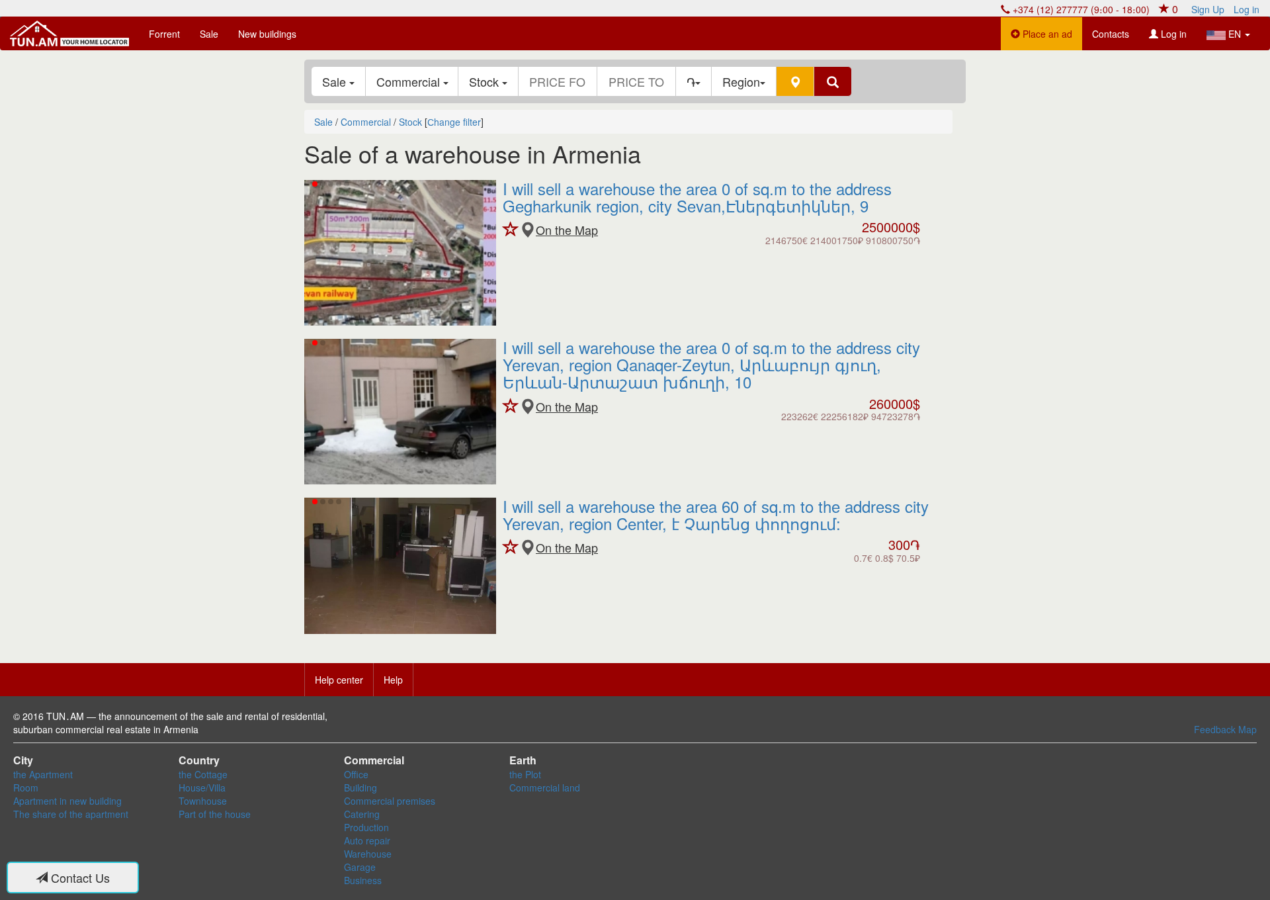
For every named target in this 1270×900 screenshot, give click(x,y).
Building (360, 787)
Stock (485, 81)
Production (366, 827)
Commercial (409, 81)
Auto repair (367, 840)
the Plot (525, 774)
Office (356, 774)
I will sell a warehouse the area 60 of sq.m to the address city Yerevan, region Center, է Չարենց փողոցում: (716, 514)
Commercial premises (389, 800)
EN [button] (1235, 33)
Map (1247, 729)
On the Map (567, 230)
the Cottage (203, 774)
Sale (209, 33)
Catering (362, 814)
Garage (360, 867)
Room (25, 787)
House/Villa (202, 787)
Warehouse (368, 853)
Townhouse (203, 800)
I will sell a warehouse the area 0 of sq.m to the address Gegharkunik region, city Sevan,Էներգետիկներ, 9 (697, 197)
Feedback (1215, 729)
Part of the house (215, 814)
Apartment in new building (67, 800)
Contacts (1110, 33)
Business (363, 880)
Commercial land (544, 787)
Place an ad (1046, 33)
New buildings (267, 33)
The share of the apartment (70, 814)
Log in (1246, 9)
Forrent (164, 33)
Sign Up (1207, 9)
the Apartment (43, 774)
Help (393, 679)
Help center (339, 679)
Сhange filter (454, 121)
